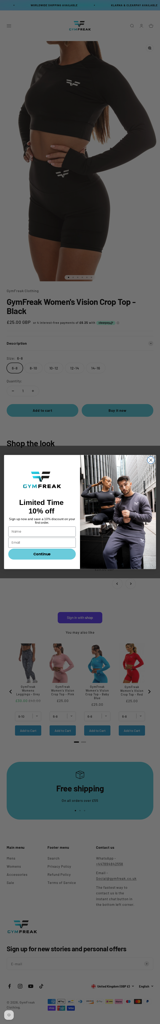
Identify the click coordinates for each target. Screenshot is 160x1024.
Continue (42, 553)
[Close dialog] (150, 460)
